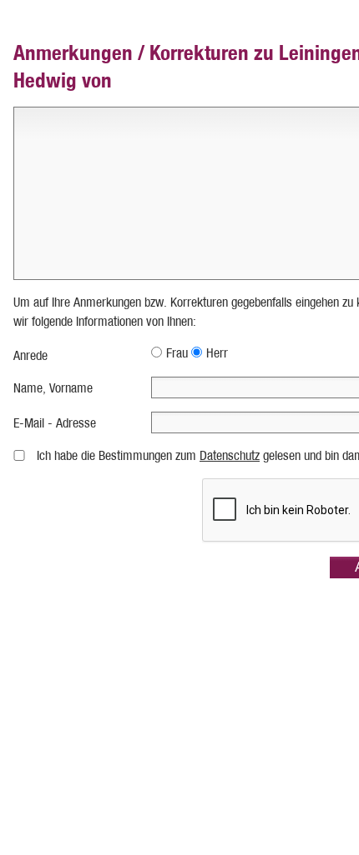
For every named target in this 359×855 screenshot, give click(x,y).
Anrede (30, 355)
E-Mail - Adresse (54, 423)
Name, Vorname (53, 388)
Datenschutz (230, 455)
